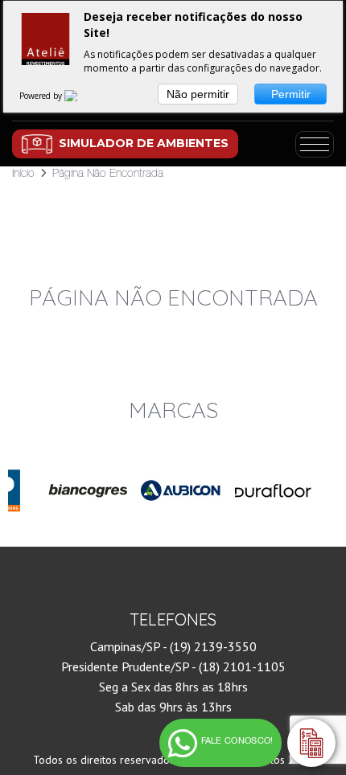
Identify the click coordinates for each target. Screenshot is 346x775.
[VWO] (80, 95)
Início (23, 172)
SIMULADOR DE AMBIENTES (144, 143)
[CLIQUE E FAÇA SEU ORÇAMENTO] (311, 743)
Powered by (41, 95)
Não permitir (198, 94)
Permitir (291, 94)
